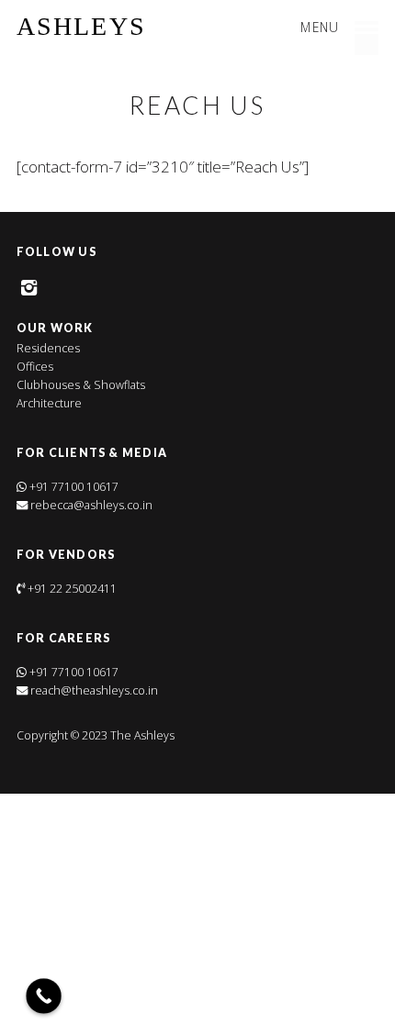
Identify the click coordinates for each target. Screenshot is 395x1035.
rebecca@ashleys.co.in (90, 505)
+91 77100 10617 (73, 487)
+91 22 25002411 (72, 588)
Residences (48, 348)
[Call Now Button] (44, 996)
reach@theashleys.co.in (93, 690)
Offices (35, 366)
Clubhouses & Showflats (81, 385)
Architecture (49, 403)
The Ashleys (141, 735)
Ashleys (81, 27)
